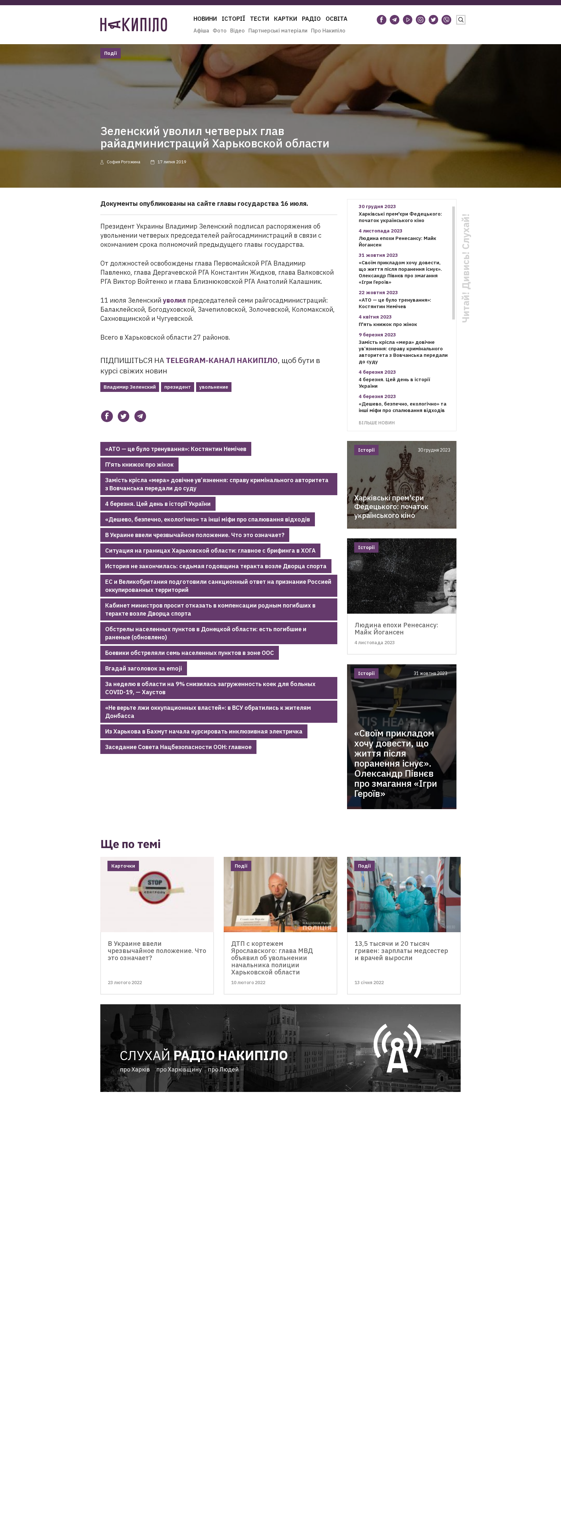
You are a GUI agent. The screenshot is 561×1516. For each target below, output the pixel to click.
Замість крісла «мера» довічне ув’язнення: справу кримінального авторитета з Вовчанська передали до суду (217, 484)
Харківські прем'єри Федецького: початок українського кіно (400, 217)
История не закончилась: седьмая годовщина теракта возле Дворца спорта (216, 566)
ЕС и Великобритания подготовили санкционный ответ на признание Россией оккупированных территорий (218, 586)
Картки (285, 18)
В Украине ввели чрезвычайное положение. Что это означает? (194, 535)
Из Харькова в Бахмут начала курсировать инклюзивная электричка (204, 731)
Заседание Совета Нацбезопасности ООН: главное (178, 747)
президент (177, 387)
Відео (237, 30)
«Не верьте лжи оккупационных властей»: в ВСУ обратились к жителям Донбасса (208, 712)
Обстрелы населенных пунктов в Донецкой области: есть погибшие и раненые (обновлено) (205, 633)
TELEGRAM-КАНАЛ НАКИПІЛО (222, 360)
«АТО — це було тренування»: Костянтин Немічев (175, 449)
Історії (233, 18)
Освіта (336, 18)
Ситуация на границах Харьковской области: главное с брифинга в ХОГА (210, 550)
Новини (205, 18)
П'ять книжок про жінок (139, 464)
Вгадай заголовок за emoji (143, 668)
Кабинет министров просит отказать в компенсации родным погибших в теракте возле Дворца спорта (210, 609)
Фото (220, 30)
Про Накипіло (328, 30)
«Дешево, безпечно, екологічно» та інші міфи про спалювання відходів (207, 519)
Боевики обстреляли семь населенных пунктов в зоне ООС (189, 653)
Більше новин (377, 422)
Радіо (311, 18)
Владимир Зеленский (130, 387)
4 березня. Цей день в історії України (158, 503)
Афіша (201, 30)
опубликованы (162, 203)
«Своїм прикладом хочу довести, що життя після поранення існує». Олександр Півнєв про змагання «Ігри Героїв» (400, 272)
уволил (174, 300)
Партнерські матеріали (277, 30)
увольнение (213, 387)
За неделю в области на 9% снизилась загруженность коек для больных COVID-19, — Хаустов (210, 688)
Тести (259, 18)
